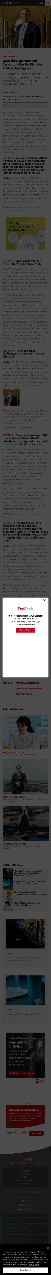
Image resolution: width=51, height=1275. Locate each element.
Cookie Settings (25, 1270)
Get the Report (25, 630)
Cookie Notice (34, 1265)
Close (44, 600)
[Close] (48, 1248)
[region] (25, 1259)
